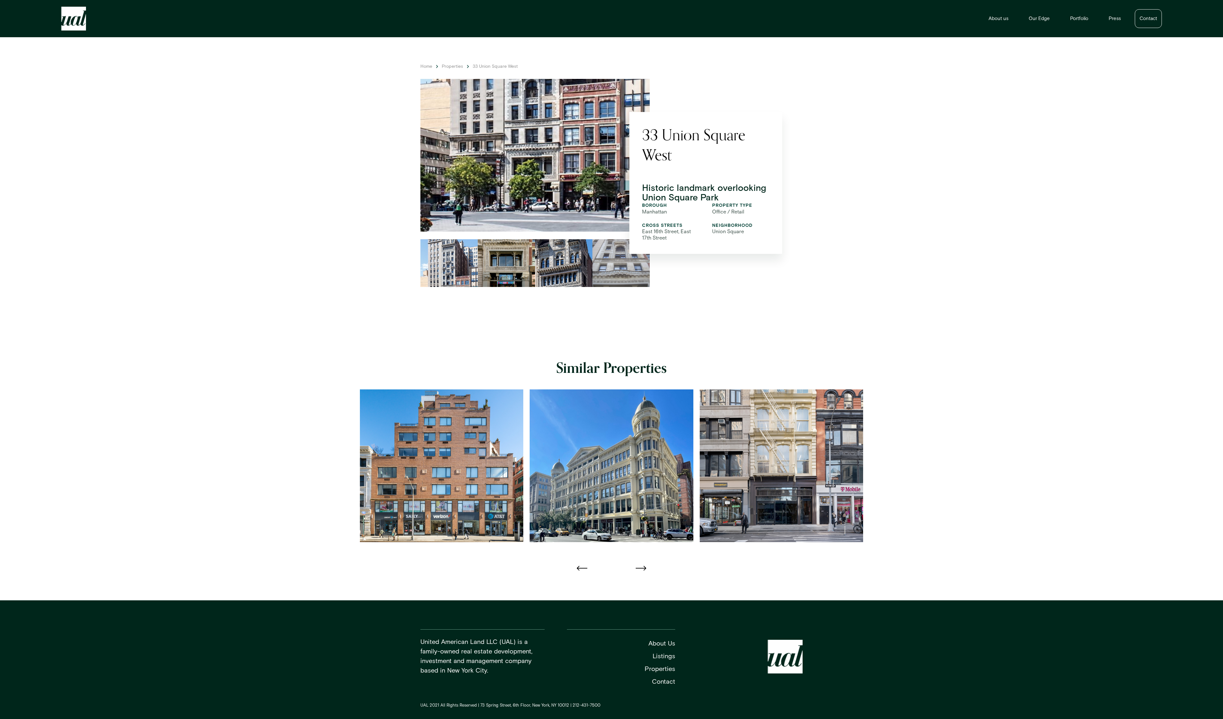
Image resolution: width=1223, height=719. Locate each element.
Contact (1148, 19)
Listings (664, 656)
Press (1115, 19)
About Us (661, 643)
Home (426, 66)
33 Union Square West (495, 66)
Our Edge (1039, 19)
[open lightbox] (449, 263)
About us (998, 19)
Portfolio (1079, 19)
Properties (452, 66)
